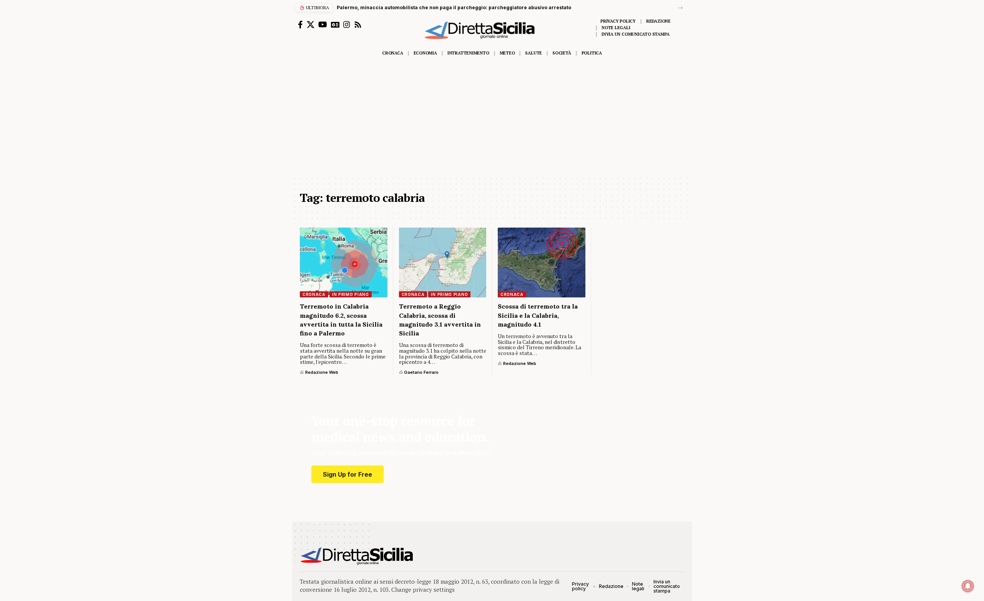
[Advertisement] (492, 118)
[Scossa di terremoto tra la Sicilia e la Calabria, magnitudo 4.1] (541, 262)
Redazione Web (321, 372)
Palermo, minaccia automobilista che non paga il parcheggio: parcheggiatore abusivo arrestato (454, 7)
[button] (680, 7)
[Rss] (358, 24)
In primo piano (350, 294)
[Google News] (335, 24)
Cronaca (314, 294)
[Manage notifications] (968, 586)
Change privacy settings (423, 589)
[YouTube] (322, 24)
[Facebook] (300, 24)
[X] (310, 24)
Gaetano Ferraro (421, 372)
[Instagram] (346, 24)
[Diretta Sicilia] (357, 556)
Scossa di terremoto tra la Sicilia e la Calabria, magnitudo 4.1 (538, 315)
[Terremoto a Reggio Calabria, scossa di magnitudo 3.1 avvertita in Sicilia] (443, 262)
